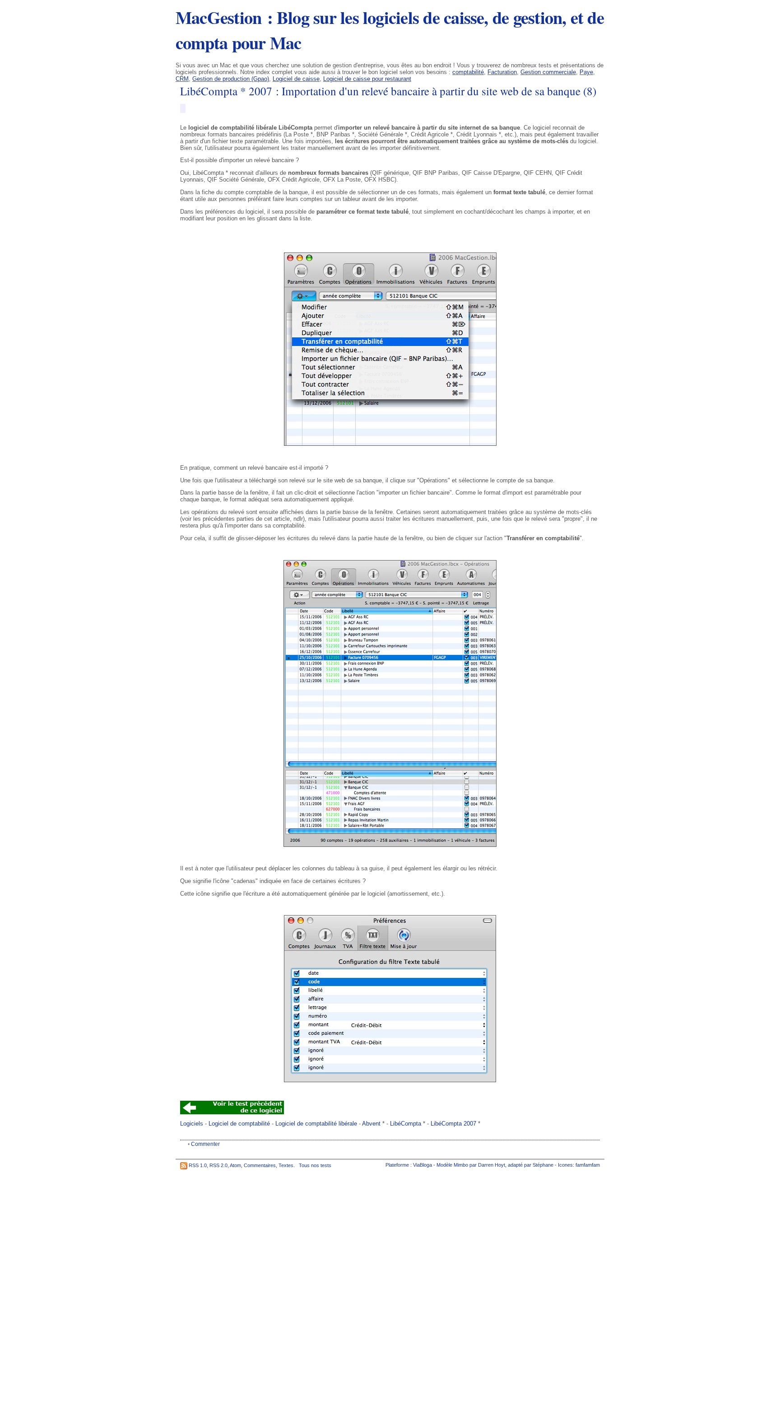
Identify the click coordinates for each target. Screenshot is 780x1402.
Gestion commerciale (548, 72)
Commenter (205, 1144)
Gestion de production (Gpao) (230, 78)
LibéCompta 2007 (453, 1123)
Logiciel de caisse (296, 78)
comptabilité (468, 72)
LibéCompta (405, 1123)
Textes (286, 1165)
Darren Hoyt (491, 1165)
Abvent (371, 1123)
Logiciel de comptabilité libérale (316, 1123)
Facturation (502, 72)
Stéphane (543, 1165)
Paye (586, 72)
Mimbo (461, 1165)
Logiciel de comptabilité (239, 1123)
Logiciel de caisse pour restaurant (367, 78)
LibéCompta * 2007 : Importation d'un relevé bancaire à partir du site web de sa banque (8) (388, 91)
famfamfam (588, 1165)
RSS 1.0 (198, 1165)
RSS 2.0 (218, 1165)
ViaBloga (422, 1165)
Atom (235, 1165)
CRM (182, 78)
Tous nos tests (315, 1165)
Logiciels (191, 1123)
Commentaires (260, 1165)
